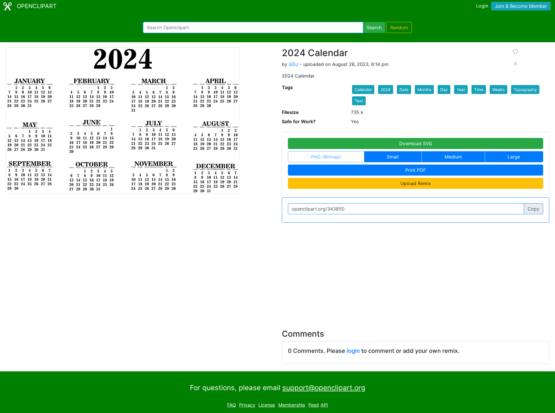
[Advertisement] (277, 272)
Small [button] (393, 157)
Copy (533, 209)
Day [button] (444, 89)
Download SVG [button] (415, 143)
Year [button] (461, 89)
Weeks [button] (498, 89)
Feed (313, 405)
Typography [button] (525, 89)
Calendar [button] (363, 89)
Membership (291, 405)
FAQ (231, 405)
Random (399, 27)
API (324, 405)
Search (374, 27)
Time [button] (478, 89)
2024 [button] (386, 89)
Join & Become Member (521, 6)
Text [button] (359, 100)
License (266, 405)
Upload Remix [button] (415, 183)
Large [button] (514, 157)
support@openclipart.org (323, 388)
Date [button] (403, 89)
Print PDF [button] (415, 170)
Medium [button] (453, 157)
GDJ (293, 64)
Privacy (247, 405)
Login (482, 6)
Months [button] (424, 89)
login (353, 350)
